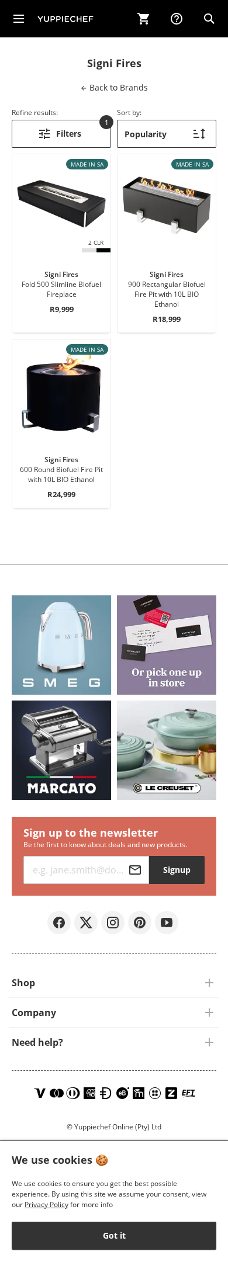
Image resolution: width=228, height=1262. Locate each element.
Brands (117, 87)
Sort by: (129, 112)
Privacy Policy (46, 1204)
